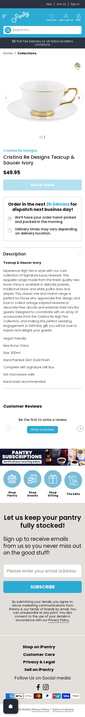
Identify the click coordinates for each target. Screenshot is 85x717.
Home (8, 53)
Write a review (42, 429)
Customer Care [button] (39, 654)
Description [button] (14, 254)
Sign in (75, 4)
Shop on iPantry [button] (39, 647)
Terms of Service (63, 709)
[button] (78, 17)
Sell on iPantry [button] (39, 669)
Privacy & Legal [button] (39, 662)
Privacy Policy (58, 620)
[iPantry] (21, 17)
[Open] (10, 706)
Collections (26, 53)
